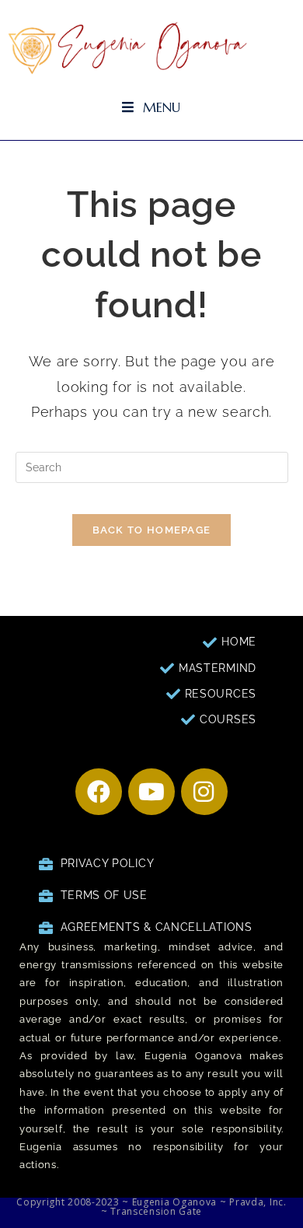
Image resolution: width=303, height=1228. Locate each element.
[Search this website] (152, 466)
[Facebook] (98, 791)
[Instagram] (204, 791)
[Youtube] (151, 791)
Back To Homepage (151, 530)
